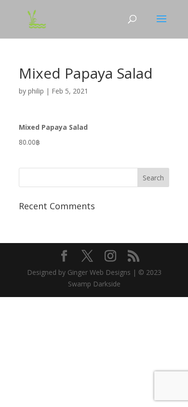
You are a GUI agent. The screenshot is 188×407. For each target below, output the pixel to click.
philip (36, 90)
